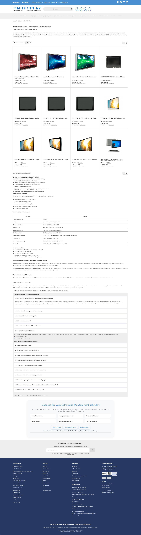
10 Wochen (52, 80)
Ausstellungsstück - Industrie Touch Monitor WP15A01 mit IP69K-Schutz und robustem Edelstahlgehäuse (112, 160)
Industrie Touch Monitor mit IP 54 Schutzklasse (84, 76)
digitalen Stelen (22, 286)
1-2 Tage (23, 80)
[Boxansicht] (27, 42)
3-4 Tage (109, 162)
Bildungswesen (72, 16)
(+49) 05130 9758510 (44, 287)
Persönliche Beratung (37, 416)
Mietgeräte (93, 16)
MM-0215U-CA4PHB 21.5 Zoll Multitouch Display (56, 159)
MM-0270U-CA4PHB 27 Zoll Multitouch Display (113, 118)
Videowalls (83, 16)
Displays (14, 16)
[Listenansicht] (30, 42)
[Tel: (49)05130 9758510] (85, 9)
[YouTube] (124, 2)
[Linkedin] (127, 2)
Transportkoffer (103, 16)
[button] (48, 9)
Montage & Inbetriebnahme (66, 416)
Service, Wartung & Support (66, 421)
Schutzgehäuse (45, 16)
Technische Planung (91, 421)
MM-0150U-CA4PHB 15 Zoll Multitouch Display (27, 118)
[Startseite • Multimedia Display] (27, 9)
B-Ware (120, 16)
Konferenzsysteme (58, 16)
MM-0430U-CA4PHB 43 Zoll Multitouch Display (84, 159)
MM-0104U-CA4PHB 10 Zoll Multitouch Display (113, 76)
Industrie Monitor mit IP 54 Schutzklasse (53, 76)
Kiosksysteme (35, 16)
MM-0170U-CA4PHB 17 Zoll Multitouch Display (55, 118)
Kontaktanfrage (84, 427)
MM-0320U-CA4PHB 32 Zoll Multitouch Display (27, 159)
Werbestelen (24, 16)
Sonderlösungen (36, 421)
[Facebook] (118, 2)
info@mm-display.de (57, 287)
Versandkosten (25, 83)
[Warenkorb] (81, 9)
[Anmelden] (77, 9)
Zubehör (112, 16)
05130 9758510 (57, 427)
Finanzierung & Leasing (92, 416)
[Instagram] (121, 2)
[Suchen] (71, 9)
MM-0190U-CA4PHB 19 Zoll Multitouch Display (84, 118)
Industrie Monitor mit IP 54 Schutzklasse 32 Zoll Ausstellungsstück (27, 77)
